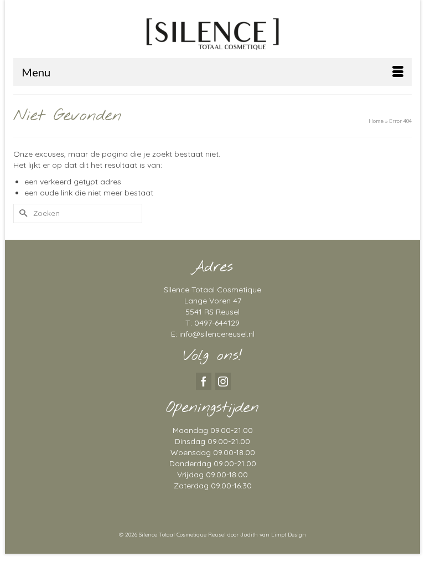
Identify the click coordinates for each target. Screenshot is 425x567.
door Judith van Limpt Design (266, 534)
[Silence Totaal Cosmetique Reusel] (212, 33)
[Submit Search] (21, 213)
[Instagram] (223, 381)
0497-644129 (217, 323)
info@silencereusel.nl (217, 334)
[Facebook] (203, 381)
